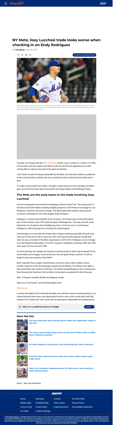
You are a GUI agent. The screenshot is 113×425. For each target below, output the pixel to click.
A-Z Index (24, 411)
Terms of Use (26, 407)
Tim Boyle (19, 50)
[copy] (30, 54)
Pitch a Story (59, 403)
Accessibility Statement (82, 407)
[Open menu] (5, 3)
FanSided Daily (42, 403)
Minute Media (14, 417)
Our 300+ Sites (78, 399)
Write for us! (22, 288)
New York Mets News (32, 383)
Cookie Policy (41, 407)
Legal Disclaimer (61, 407)
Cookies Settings (43, 411)
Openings (40, 399)
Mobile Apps (25, 403)
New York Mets (49, 163)
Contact (57, 399)
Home (19, 383)
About (23, 399)
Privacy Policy (78, 403)
